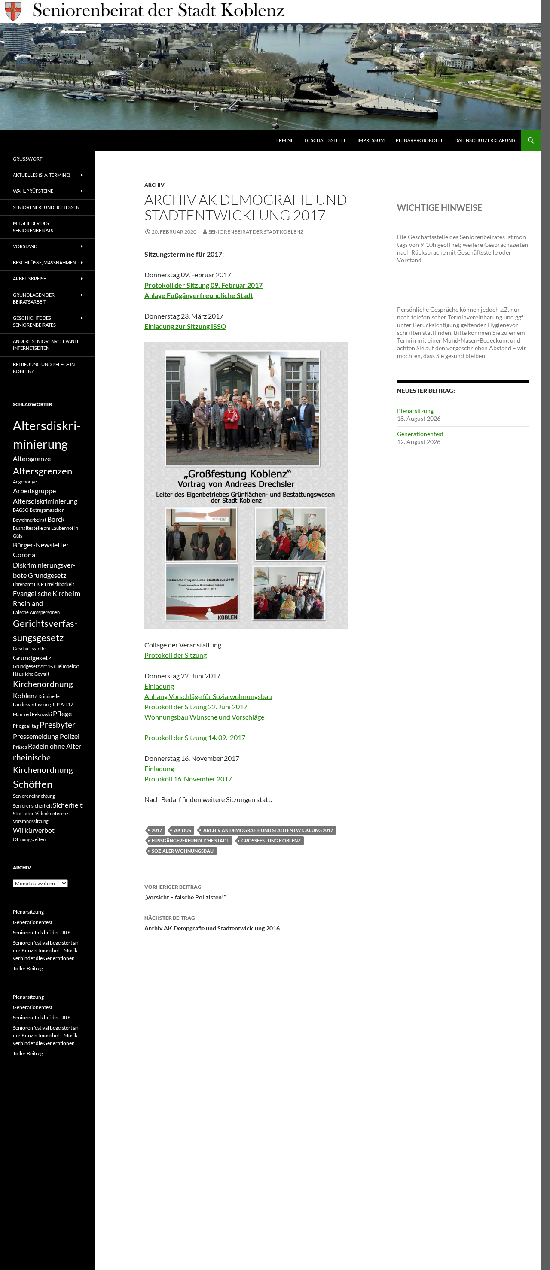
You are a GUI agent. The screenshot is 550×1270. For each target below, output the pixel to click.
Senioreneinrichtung (34, 796)
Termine (283, 140)
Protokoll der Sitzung (175, 655)
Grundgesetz (32, 657)
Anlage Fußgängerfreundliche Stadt (198, 295)
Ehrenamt (23, 584)
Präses (20, 747)
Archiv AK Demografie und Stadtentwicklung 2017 (268, 830)
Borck (55, 519)
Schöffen (32, 784)
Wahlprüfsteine (33, 191)
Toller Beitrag (28, 968)
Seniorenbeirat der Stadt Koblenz (255, 231)
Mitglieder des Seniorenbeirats (33, 226)
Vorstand (25, 246)
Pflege (62, 713)
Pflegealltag (26, 726)
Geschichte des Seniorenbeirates (34, 321)
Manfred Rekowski (32, 714)
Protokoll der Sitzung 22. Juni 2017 (196, 706)
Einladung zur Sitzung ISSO (185, 326)
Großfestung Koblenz (271, 840)
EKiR (39, 584)
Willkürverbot (34, 830)
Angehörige (25, 481)
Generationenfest (420, 434)
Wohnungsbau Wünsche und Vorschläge (204, 717)
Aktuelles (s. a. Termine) (41, 175)
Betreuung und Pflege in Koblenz (44, 368)
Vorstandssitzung (31, 821)
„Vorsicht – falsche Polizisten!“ (185, 892)
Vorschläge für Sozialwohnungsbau (220, 696)
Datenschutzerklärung (485, 140)
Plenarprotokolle (419, 140)
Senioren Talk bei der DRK (42, 932)
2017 (157, 830)
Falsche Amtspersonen (36, 612)
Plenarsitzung (415, 410)
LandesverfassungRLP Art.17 (43, 704)
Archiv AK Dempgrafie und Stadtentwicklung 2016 (212, 923)
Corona (24, 554)
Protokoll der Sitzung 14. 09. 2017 (194, 737)
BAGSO (21, 510)
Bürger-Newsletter (41, 545)
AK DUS (182, 830)
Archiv (154, 185)
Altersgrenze (32, 458)
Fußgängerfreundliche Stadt (190, 840)
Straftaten (23, 813)
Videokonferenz (51, 813)
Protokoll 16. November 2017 (188, 779)
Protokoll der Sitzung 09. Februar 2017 (203, 285)
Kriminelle (49, 696)
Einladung (159, 768)
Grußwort (27, 158)
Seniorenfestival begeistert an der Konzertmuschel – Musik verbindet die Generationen (46, 950)
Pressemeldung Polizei (46, 736)
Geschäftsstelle (325, 140)
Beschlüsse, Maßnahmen (44, 262)
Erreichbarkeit (59, 584)
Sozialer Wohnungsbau (183, 851)
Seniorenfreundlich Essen (46, 207)
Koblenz (25, 695)
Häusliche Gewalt (31, 674)
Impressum (371, 140)
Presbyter (58, 724)
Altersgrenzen (42, 471)
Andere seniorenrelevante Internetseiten (46, 344)
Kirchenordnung (43, 684)
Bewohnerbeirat (29, 520)
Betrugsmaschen (47, 510)
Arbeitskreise (29, 278)
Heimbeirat (67, 666)
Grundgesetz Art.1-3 (34, 666)
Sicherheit (67, 805)
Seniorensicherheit (32, 805)
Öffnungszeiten (29, 839)
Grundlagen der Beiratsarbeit (34, 298)
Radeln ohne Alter (54, 746)
